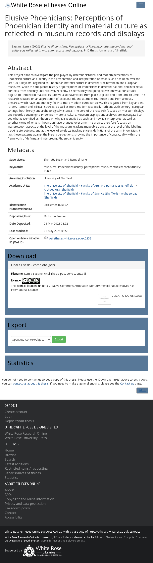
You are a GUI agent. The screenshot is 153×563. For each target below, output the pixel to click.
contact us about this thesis (31, 383)
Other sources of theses (23, 473)
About (9, 490)
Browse (10, 455)
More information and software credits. (63, 540)
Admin (142, 390)
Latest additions (17, 464)
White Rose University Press (26, 438)
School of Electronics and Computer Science (120, 537)
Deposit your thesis (19, 421)
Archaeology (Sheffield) (59, 189)
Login (9, 416)
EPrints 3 (59, 537)
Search (10, 459)
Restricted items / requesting (26, 468)
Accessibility (14, 517)
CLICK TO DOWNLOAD (127, 295)
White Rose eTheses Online (48, 5)
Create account (16, 412)
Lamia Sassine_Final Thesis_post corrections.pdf (55, 273)
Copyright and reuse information (29, 499)
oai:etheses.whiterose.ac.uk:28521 (71, 238)
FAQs (8, 494)
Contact (10, 513)
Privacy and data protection (25, 503)
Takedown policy (17, 508)
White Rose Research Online (26, 433)
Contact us (127, 383)
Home (9, 450)
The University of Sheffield (61, 185)
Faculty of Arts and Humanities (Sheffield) (107, 185)
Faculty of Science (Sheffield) (99, 193)
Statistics (11, 477)
